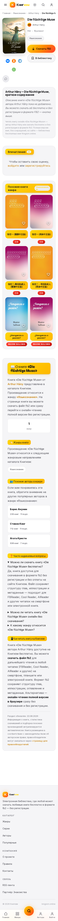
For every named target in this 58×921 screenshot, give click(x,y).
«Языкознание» (27, 397)
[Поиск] (43, 5)
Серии (6, 828)
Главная (6, 13)
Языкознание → (42, 188)
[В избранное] (23, 223)
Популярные (9, 842)
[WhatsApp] (13, 70)
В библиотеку (43, 58)
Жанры (17, 917)
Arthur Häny (33, 13)
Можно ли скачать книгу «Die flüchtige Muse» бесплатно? (28, 564)
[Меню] (5, 5)
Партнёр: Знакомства (15, 892)
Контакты (8, 871)
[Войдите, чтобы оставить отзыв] (6, 78)
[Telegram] (20, 61)
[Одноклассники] (13, 61)
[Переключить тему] (35, 5)
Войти (52, 917)
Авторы (40, 917)
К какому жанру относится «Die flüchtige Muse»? (27, 627)
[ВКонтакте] (7, 61)
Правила (7, 863)
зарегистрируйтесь (37, 165)
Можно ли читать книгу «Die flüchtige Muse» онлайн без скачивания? (27, 616)
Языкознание (19, 13)
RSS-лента (9, 885)
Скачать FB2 (43, 48)
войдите (13, 165)
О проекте (9, 856)
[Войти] (51, 5)
